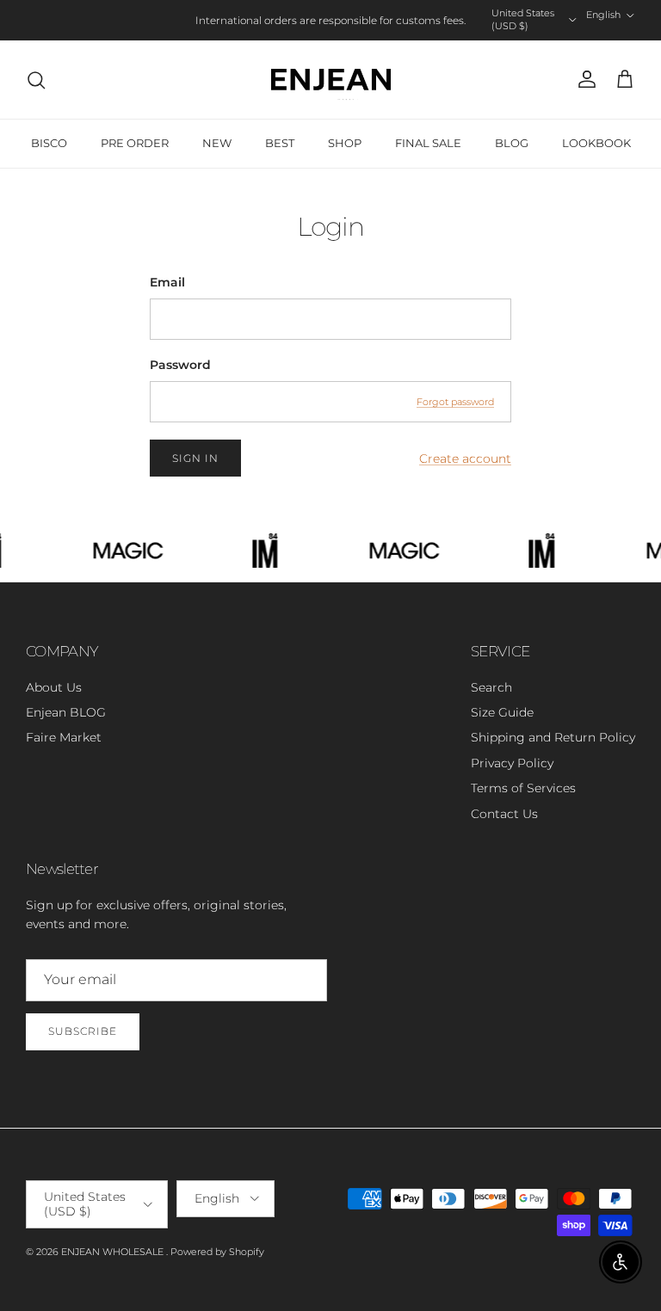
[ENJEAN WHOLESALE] (331, 80)
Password (180, 364)
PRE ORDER (135, 143)
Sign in (195, 458)
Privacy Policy (512, 763)
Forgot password (455, 402)
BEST (279, 143)
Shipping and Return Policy (553, 737)
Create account (465, 458)
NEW (217, 143)
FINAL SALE (428, 143)
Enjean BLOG (66, 712)
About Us (54, 687)
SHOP (344, 143)
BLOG (511, 143)
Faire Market (64, 737)
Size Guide (502, 712)
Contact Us (504, 814)
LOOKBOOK (596, 143)
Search (491, 687)
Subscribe (82, 1031)
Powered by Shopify (217, 1252)
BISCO (49, 143)
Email (167, 282)
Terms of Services (523, 788)
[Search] (36, 80)
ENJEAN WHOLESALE (113, 1252)
